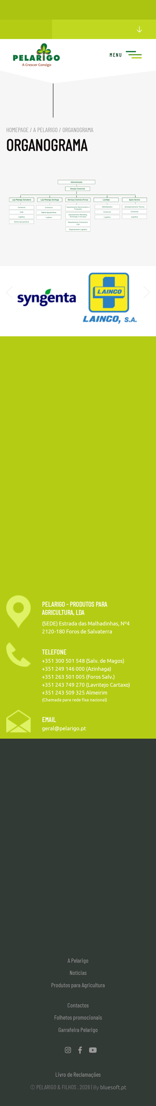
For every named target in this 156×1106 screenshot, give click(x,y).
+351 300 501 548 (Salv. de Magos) (83, 661)
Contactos (78, 1005)
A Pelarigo (45, 129)
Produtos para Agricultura (78, 984)
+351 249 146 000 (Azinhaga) (76, 669)
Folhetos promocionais (78, 1017)
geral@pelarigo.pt (64, 728)
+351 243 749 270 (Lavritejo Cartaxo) (86, 685)
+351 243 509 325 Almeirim (74, 692)
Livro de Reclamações (78, 1074)
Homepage (17, 129)
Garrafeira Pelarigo (78, 1029)
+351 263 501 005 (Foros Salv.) (78, 677)
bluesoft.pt (113, 1087)
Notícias (78, 972)
